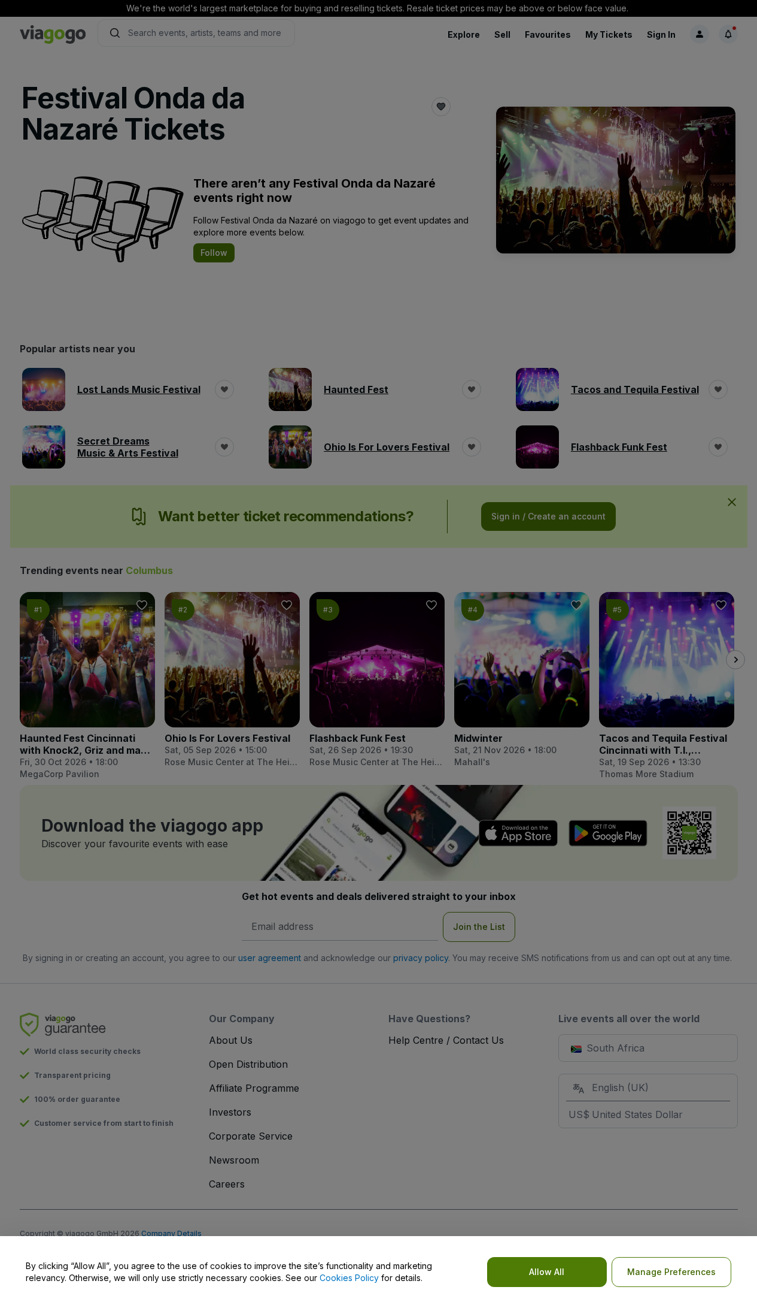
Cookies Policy (349, 1278)
